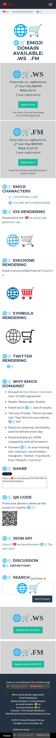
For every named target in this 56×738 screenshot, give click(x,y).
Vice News (30, 392)
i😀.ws (37, 704)
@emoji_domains (19, 701)
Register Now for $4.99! (28, 630)
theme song (43, 682)
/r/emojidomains (37, 701)
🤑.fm (37, 707)
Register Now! (28, 104)
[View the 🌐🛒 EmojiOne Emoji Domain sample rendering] (18, 293)
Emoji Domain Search (22, 11)
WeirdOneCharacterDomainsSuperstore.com (28, 713)
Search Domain (42, 599)
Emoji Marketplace (28, 697)
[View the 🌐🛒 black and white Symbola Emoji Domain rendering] (18, 335)
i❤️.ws (7, 4)
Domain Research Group (32, 720)
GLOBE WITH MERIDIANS (32, 202)
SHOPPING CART (26, 197)
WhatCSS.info (36, 729)
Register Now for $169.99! (28, 664)
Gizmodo (46, 392)
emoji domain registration (31, 694)
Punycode (16, 82)
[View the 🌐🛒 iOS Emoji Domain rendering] (18, 240)
